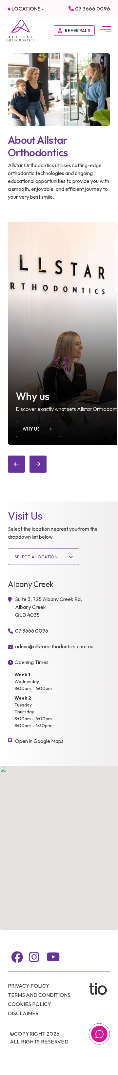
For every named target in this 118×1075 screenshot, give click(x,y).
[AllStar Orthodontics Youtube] (53, 957)
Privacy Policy (28, 985)
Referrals (77, 31)
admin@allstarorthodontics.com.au (54, 646)
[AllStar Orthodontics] (20, 30)
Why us (31, 429)
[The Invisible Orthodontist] (99, 989)
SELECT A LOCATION (36, 556)
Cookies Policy (29, 1004)
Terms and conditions (39, 995)
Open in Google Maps (39, 741)
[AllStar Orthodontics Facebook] (17, 957)
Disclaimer (23, 1013)
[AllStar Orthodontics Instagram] (34, 957)
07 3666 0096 (92, 8)
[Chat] (99, 1034)
